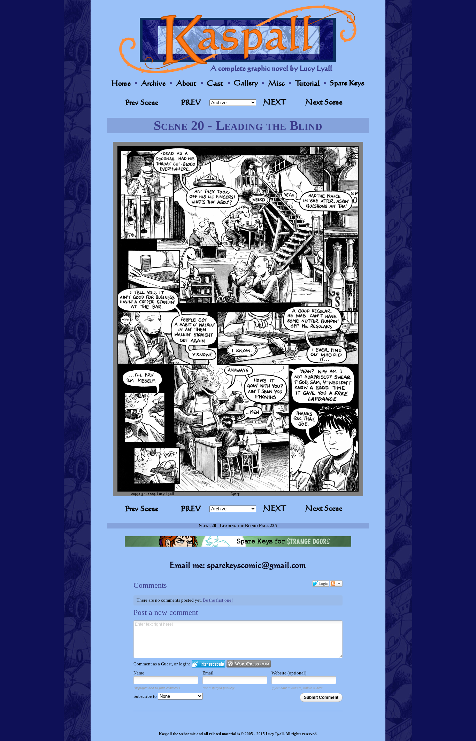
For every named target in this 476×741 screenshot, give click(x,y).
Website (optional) (288, 673)
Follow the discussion (336, 583)
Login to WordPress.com (249, 663)
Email (208, 673)
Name (138, 673)
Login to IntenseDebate (208, 663)
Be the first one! (218, 600)
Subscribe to (145, 696)
